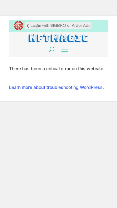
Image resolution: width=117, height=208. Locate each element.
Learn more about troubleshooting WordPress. (56, 87)
